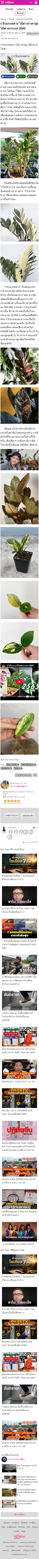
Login (12, 815)
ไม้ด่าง (17, 768)
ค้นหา (31, 9)
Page (23, 1531)
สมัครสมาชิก (28, 816)
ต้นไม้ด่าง (5, 768)
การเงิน (16, 1531)
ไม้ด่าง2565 (11, 765)
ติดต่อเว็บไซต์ (15, 1550)
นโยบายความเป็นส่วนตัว (28, 1542)
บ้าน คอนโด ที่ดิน (16, 1459)
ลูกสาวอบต (11, 827)
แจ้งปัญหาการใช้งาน (30, 1550)
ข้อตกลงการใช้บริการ (10, 1542)
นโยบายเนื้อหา (10, 1546)
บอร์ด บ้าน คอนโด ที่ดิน (24, 19)
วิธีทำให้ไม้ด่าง (28, 765)
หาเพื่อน (32, 1523)
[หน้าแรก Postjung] (9, 2)
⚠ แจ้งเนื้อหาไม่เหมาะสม (23, 775)
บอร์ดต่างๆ (21, 9)
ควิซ (28, 1527)
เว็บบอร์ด (9, 9)
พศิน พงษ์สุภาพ (13, 38)
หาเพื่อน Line (11, 1527)
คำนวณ (35, 1527)
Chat (3, 1527)
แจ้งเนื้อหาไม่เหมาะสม (19, 1554)
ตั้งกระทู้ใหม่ (19, 1514)
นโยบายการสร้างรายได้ (26, 1546)
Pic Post (22, 1527)
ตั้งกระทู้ (20, 13)
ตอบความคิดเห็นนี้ (31, 842)
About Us (5, 1550)
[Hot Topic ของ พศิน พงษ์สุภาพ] (5, 789)
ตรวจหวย (15, 1523)
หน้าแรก (3, 19)
